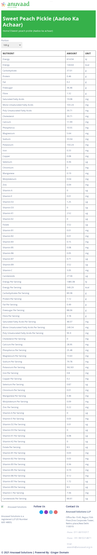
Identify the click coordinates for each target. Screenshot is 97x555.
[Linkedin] (51, 512)
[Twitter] (41, 512)
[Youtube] (56, 512)
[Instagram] (46, 512)
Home (6, 30)
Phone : (78, 532)
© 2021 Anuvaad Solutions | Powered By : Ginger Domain (35, 552)
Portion (5, 40)
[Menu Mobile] (51, 1)
